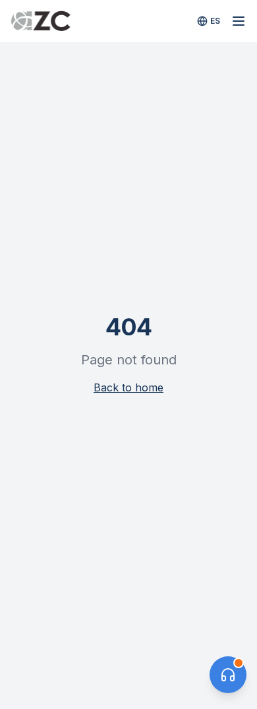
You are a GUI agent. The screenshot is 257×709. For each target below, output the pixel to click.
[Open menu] (238, 21)
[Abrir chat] (228, 674)
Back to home (128, 387)
